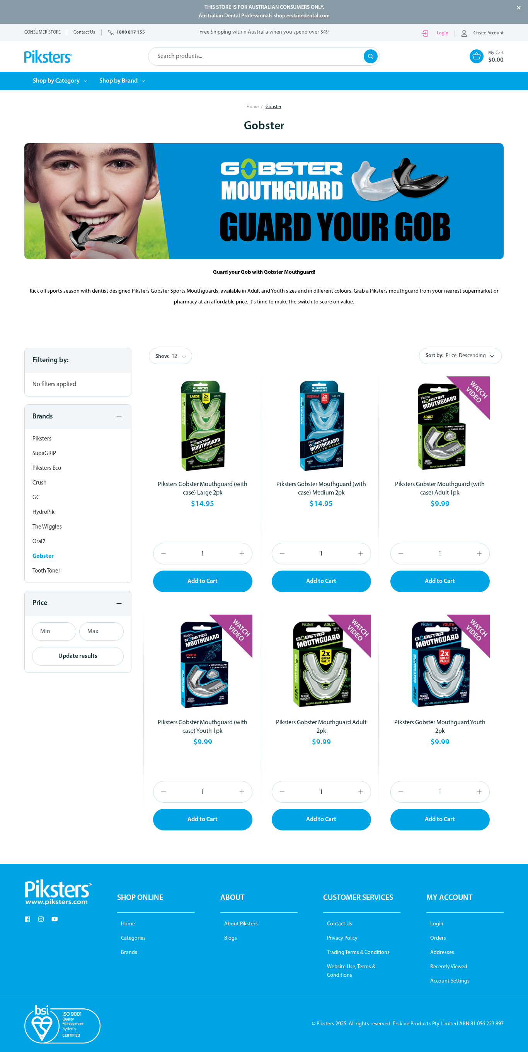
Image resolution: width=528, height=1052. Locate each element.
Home (128, 924)
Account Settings (450, 981)
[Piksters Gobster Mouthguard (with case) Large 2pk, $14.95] (202, 426)
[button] (58, 892)
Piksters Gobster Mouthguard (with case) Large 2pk (202, 488)
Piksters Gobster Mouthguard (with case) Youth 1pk (202, 727)
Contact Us (339, 924)
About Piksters (241, 924)
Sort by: (434, 356)
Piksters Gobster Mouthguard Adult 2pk (321, 727)
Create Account (488, 33)
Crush (39, 483)
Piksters (41, 439)
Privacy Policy (342, 938)
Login (442, 33)
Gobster (43, 556)
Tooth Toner (46, 571)
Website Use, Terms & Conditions (351, 971)
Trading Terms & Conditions (358, 952)
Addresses (442, 952)
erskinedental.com (308, 16)
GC (36, 498)
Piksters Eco (46, 468)
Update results (77, 656)
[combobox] (264, 56)
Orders (438, 938)
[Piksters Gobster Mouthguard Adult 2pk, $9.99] (321, 664)
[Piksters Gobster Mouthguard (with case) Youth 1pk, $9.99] (202, 664)
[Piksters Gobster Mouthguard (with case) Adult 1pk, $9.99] (440, 426)
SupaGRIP (44, 454)
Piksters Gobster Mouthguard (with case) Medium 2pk (321, 488)
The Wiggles (47, 527)
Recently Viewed (448, 967)
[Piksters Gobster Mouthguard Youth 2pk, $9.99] (440, 664)
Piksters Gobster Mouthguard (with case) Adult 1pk (440, 488)
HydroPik (43, 512)
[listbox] (472, 356)
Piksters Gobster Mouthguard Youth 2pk (439, 727)
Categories (133, 938)
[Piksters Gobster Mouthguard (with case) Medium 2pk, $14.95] (321, 426)
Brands (129, 952)
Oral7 (39, 542)
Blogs (230, 938)
